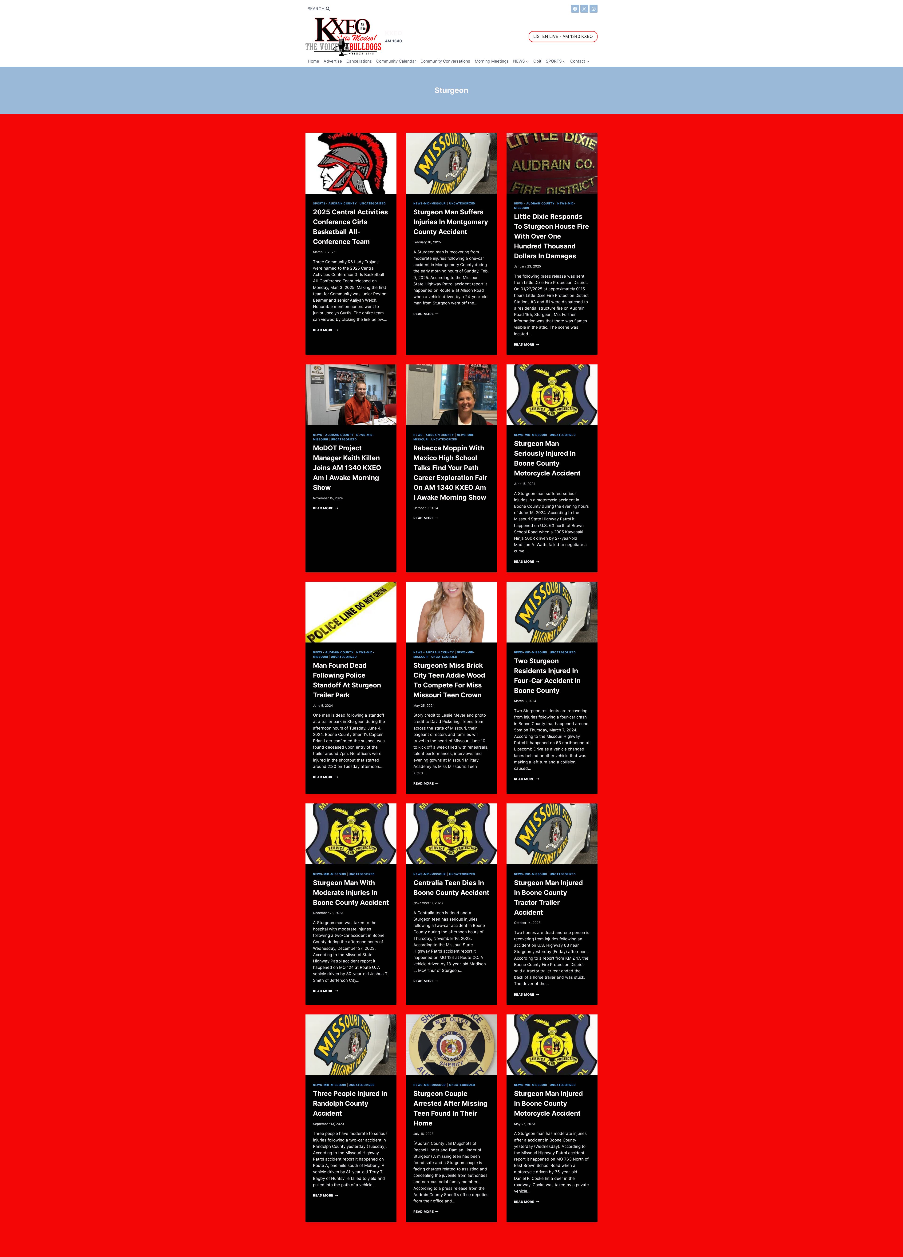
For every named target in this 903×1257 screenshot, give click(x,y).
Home (313, 61)
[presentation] (350, 163)
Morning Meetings (492, 61)
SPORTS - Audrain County (335, 203)
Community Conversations (445, 61)
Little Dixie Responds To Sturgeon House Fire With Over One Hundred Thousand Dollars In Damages (551, 236)
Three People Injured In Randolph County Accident (350, 1103)
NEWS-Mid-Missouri (429, 203)
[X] (584, 9)
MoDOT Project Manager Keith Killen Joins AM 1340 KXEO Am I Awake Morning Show (347, 467)
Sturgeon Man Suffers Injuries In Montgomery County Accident (450, 222)
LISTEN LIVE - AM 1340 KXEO (563, 36)
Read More (325, 330)
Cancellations (359, 61)
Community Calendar (396, 61)
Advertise (333, 61)
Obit (537, 61)
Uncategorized (373, 203)
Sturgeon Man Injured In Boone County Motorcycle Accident (548, 1103)
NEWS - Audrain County (534, 203)
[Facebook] (575, 9)
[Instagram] (594, 9)
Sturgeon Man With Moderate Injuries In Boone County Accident (351, 892)
